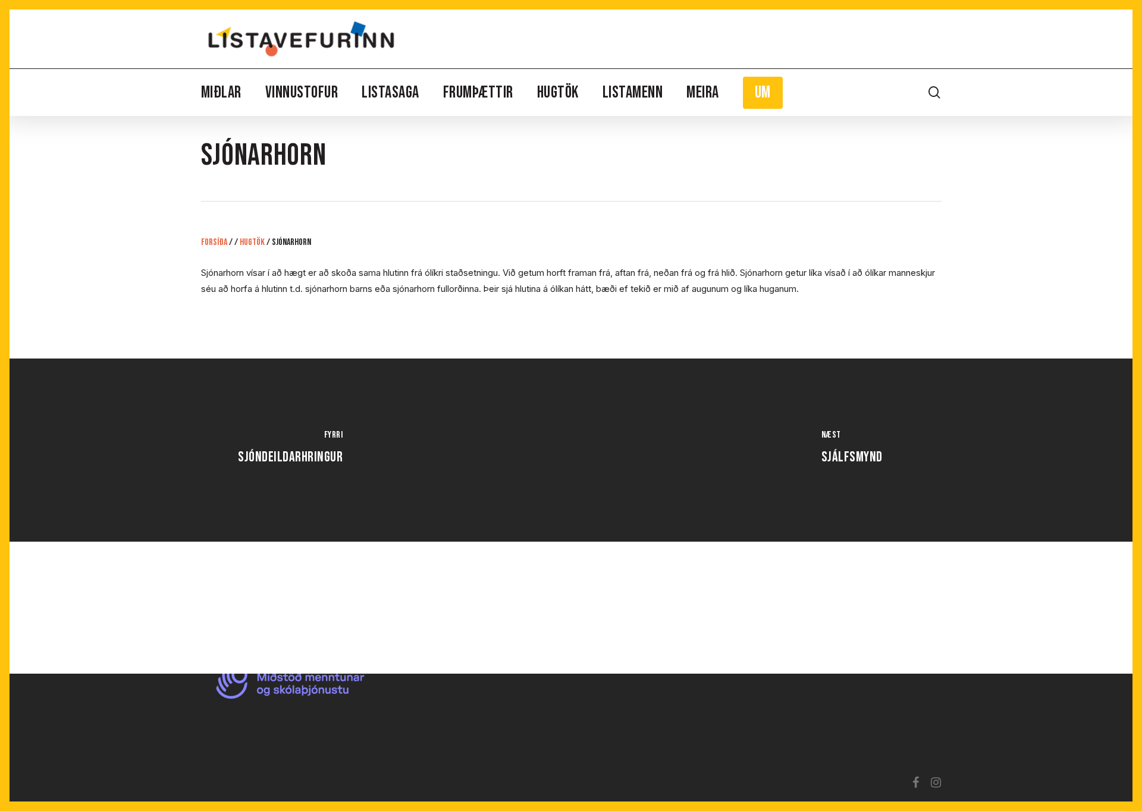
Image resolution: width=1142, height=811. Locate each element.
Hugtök (252, 242)
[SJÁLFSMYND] (851, 450)
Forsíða (214, 242)
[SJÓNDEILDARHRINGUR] (290, 450)
